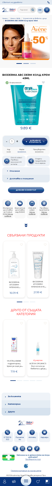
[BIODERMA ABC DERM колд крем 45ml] (26, 105)
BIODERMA (22, 152)
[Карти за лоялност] (14, 481)
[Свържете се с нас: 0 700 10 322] (48, 2)
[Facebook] (15, 448)
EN (40, 10)
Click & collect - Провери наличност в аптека (17, 161)
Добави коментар (26, 190)
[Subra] (9, 10)
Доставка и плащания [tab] (22, 178)
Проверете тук (33, 459)
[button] (19, 63)
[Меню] (47, 10)
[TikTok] (37, 448)
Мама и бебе (15, 18)
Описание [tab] (15, 171)
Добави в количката (35, 141)
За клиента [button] (14, 396)
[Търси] (32, 9)
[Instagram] (22, 448)
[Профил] (4, 481)
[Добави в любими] (21, 244)
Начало (5, 18)
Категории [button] (14, 404)
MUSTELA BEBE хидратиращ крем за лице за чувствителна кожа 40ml (14, 366)
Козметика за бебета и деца (35, 18)
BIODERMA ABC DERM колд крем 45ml (21, 21)
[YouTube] (29, 448)
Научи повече (8, 215)
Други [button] (11, 411)
